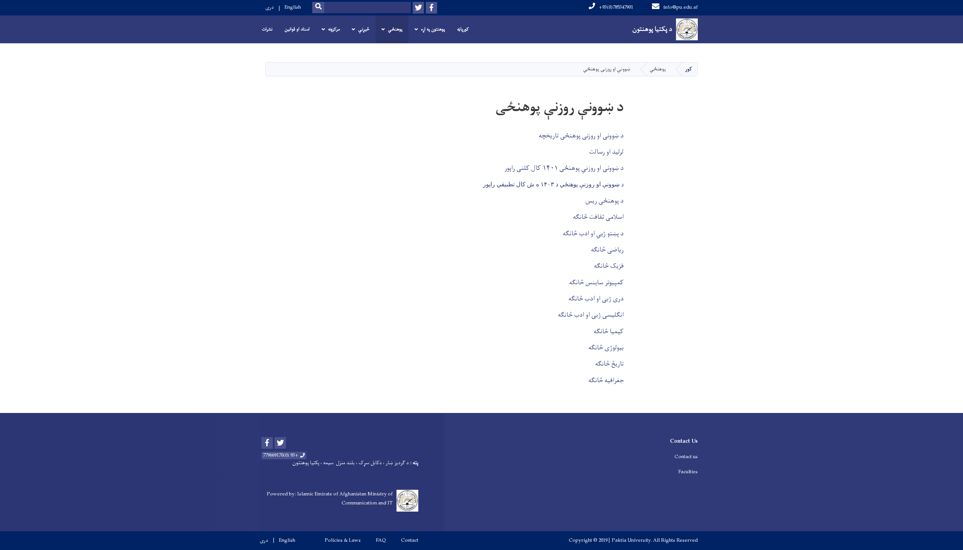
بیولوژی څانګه (606, 348)
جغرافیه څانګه (606, 381)
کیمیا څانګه (609, 332)
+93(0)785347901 (616, 7)
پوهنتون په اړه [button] (433, 29)
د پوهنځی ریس (604, 201)
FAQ (381, 540)
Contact (409, 540)
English (292, 7)
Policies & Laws (343, 540)
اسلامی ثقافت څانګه (598, 217)
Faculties (688, 472)
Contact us (686, 457)
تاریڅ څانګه (609, 364)
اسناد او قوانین (297, 29)
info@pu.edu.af (680, 7)
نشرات (267, 29)
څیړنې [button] (363, 29)
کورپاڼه (463, 29)
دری (269, 7)
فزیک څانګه (609, 266)
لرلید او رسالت (606, 152)
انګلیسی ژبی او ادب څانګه (591, 315)
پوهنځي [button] (395, 29)
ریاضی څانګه (607, 250)
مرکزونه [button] (334, 29)
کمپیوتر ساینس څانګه (596, 283)
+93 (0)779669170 (280, 455)
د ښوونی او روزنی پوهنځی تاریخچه (581, 136)
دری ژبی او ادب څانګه (596, 299)
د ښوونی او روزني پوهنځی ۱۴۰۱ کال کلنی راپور (564, 168)
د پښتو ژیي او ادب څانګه (593, 234)
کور (688, 69)
